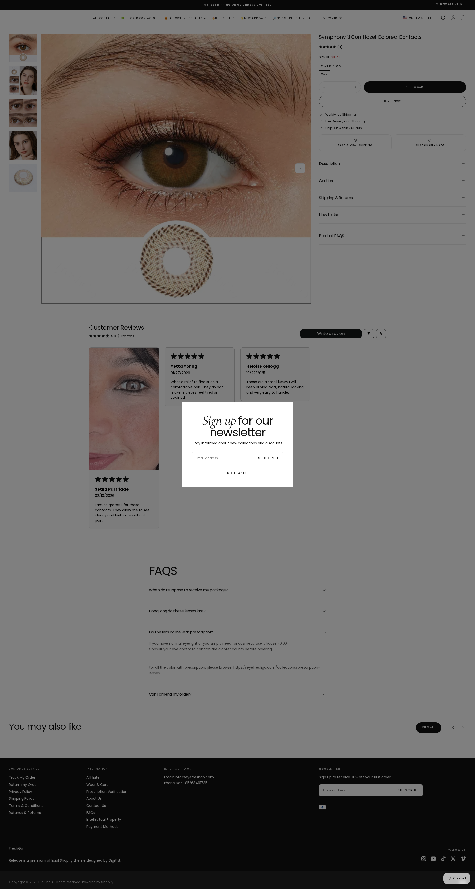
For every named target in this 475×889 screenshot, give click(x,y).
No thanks (237, 473)
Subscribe (268, 458)
